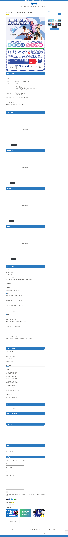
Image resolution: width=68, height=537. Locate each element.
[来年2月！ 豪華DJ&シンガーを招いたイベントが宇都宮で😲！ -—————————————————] (52, 20)
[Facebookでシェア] (9, 499)
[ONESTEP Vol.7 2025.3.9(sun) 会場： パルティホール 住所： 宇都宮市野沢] (56, 24)
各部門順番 (7, 182)
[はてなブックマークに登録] (12, 499)
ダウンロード (14, 144)
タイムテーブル (8, 144)
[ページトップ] (66, 535)
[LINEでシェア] (14, 499)
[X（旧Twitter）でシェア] (7, 499)
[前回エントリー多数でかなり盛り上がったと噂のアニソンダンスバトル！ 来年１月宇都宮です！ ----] (59, 20)
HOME (8, 10)
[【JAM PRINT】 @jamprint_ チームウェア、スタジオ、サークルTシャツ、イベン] (59, 24)
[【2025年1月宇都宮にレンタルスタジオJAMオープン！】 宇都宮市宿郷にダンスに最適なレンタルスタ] (56, 20)
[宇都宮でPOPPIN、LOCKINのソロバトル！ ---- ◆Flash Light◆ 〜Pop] (49, 24)
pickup (11, 10)
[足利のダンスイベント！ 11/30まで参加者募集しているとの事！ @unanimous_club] (52, 24)
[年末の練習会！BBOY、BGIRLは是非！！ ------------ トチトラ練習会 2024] (49, 20)
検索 (49, 11)
